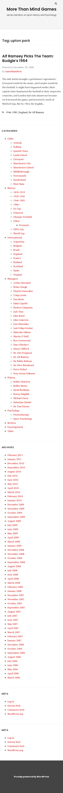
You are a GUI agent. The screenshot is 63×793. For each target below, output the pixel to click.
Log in (10, 701)
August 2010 (14, 471)
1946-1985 (11, 112)
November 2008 (15, 554)
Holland (17, 262)
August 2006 (14, 657)
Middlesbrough (21, 171)
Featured (18, 212)
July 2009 (12, 525)
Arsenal (17, 142)
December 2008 (15, 549)
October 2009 (14, 512)
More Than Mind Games (31, 9)
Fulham (17, 146)
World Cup (19, 233)
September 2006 (16, 652)
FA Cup (17, 208)
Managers (12, 278)
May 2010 (12, 484)
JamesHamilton (13, 71)
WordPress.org (15, 713)
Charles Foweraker (23, 291)
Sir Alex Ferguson (22, 352)
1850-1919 (19, 192)
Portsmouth (19, 175)
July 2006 (12, 661)
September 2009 (16, 516)
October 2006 (14, 648)
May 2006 (12, 669)
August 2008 (14, 566)
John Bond (18, 315)
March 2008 (13, 582)
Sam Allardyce (21, 344)
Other (16, 221)
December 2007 (15, 595)
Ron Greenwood (21, 340)
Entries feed (13, 705)
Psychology (13, 410)
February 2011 (15, 455)
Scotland (18, 266)
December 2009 (15, 504)
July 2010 (12, 475)
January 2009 (14, 545)
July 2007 (12, 615)
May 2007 (12, 624)
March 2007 (13, 632)
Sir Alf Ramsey (36, 112)
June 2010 (12, 479)
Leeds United (20, 155)
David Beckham (21, 389)
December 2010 (15, 463)
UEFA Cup (18, 229)
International (14, 237)
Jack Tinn (18, 311)
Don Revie (18, 299)
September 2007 (16, 607)
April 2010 (13, 488)
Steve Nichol (20, 369)
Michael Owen (20, 398)
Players (11, 377)
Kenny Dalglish (21, 394)
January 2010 (14, 500)
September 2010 (16, 467)
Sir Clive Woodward (23, 365)
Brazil (16, 249)
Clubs (10, 138)
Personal (24, 225)
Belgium (17, 245)
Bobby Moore (20, 385)
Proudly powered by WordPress (31, 776)
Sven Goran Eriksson (24, 373)
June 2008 (12, 574)
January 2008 (14, 591)
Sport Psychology (22, 418)
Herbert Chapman (23, 307)
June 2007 (12, 619)
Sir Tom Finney (21, 406)
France (17, 258)
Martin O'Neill (21, 336)
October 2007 (14, 603)
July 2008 (12, 570)
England (23, 112)
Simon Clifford (21, 348)
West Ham (18, 184)
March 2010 (13, 492)
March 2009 (13, 541)
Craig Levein (19, 295)
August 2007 (14, 611)
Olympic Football (22, 216)
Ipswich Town (20, 151)
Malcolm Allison (22, 332)
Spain (16, 270)
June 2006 (12, 665)
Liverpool (18, 159)
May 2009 (12, 533)
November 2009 (15, 508)
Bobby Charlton (21, 381)
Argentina (18, 241)
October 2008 (14, 558)
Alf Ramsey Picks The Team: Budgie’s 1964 (27, 58)
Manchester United (23, 167)
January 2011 (14, 459)
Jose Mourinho (21, 324)
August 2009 (14, 521)
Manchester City (22, 163)
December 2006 (15, 644)
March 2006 (13, 677)
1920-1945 (19, 196)
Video (10, 431)
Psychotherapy (21, 414)
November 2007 (15, 599)
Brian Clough (20, 287)
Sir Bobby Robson (22, 361)
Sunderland (19, 179)
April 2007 (13, 628)
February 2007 (15, 636)
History (11, 188)
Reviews (11, 422)
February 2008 (15, 586)
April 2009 (13, 537)
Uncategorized (15, 427)
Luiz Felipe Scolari (23, 328)
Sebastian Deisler (22, 402)
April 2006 (13, 673)
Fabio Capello (20, 303)
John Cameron (21, 319)
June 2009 (12, 529)
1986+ (16, 204)
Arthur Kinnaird (21, 282)
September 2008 (16, 562)
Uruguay (17, 274)
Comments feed (15, 709)
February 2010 (15, 496)
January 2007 (14, 640)
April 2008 (13, 578)
